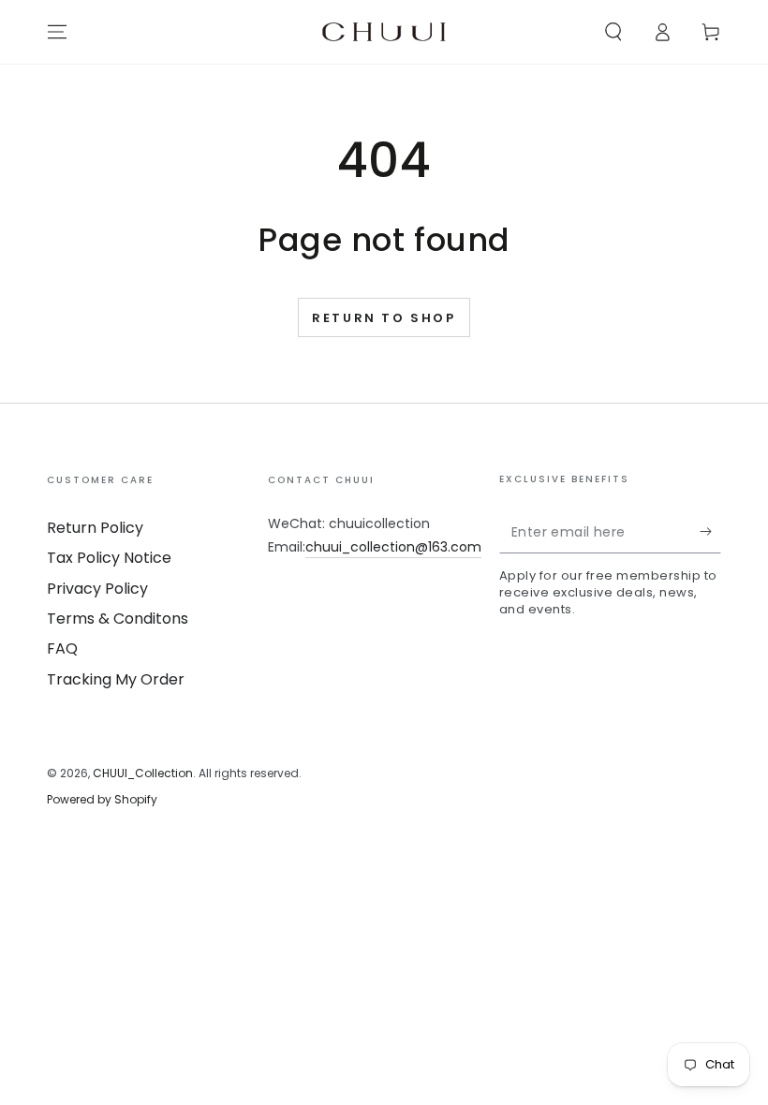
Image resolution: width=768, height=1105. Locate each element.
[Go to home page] (384, 31)
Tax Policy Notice (109, 557)
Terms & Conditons (117, 618)
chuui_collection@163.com (393, 547)
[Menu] (57, 31)
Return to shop (383, 318)
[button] (613, 31)
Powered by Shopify (102, 799)
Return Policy (95, 527)
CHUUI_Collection (143, 773)
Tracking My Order (116, 679)
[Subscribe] (710, 531)
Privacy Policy (97, 588)
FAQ (62, 648)
